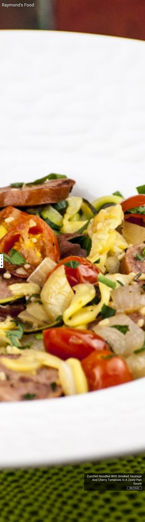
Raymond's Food (18, 4)
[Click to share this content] (1, 256)
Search (85, 3)
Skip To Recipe (134, 488)
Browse (134, 3)
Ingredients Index (122, 3)
